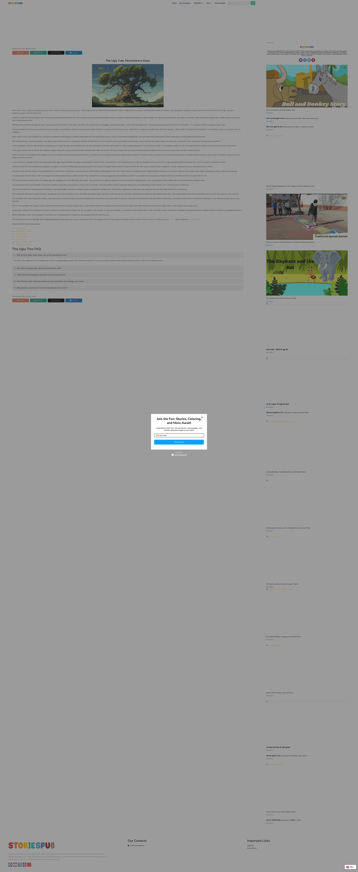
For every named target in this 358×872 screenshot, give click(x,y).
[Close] (202, 417)
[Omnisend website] (179, 454)
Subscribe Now (179, 442)
